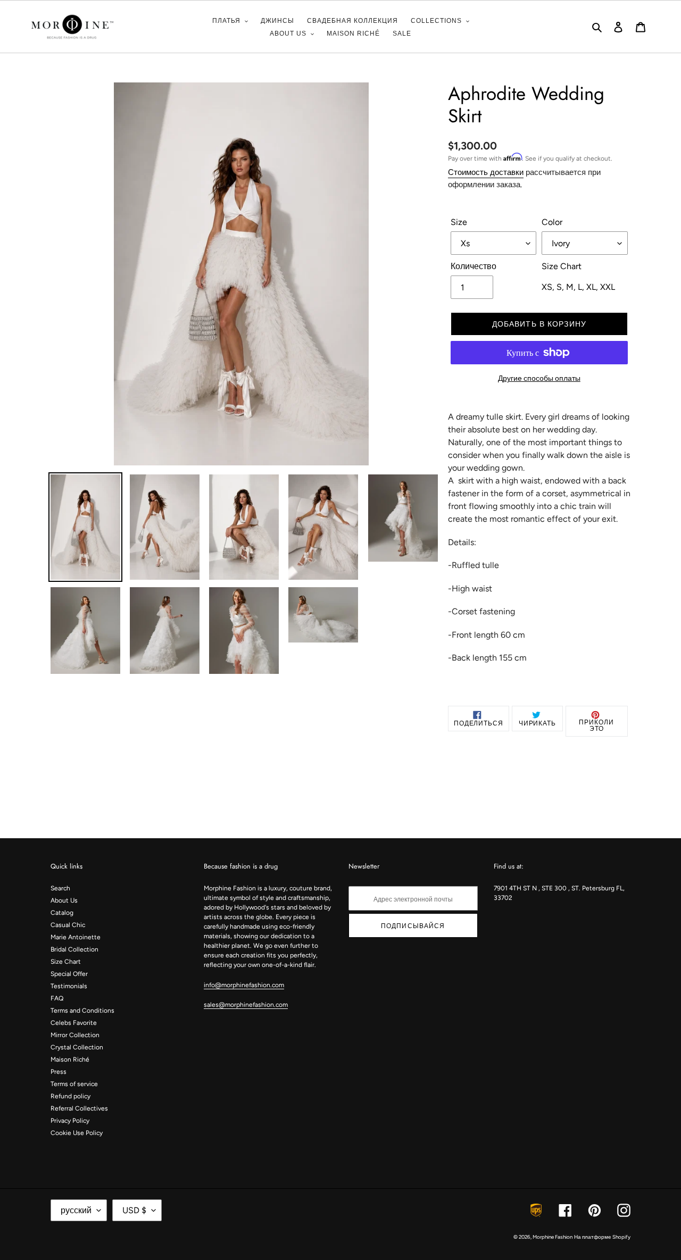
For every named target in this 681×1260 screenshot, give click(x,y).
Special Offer (69, 974)
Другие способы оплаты (539, 378)
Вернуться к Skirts (348, 797)
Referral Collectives (79, 1108)
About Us (64, 900)
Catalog (62, 912)
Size (459, 222)
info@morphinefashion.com (244, 985)
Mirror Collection (75, 1035)
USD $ (134, 1210)
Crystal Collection (77, 1047)
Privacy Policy (70, 1120)
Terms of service (74, 1084)
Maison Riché (70, 1059)
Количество (473, 266)
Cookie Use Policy (77, 1133)
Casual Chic (68, 925)
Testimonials (69, 986)
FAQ (57, 998)
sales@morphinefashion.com (246, 1004)
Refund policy (70, 1096)
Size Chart (66, 961)
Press (59, 1071)
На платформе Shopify (602, 1237)
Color (552, 222)
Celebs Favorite (74, 1023)
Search (60, 888)
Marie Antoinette (76, 937)
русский (76, 1210)
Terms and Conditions (82, 1010)
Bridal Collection (74, 949)
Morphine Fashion (552, 1237)
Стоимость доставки (486, 172)
